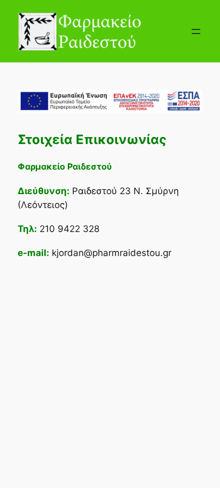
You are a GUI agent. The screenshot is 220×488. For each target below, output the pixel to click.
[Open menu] (196, 31)
